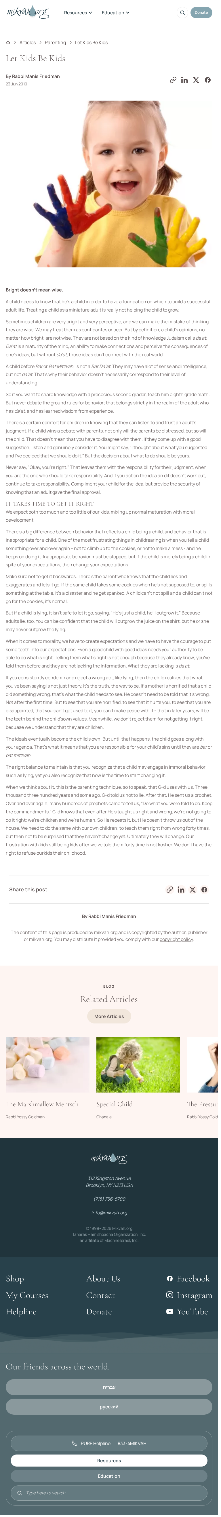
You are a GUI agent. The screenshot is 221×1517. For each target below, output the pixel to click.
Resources (75, 12)
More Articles (109, 1016)
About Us (103, 1278)
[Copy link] (173, 80)
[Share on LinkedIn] (184, 80)
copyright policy (176, 939)
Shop (15, 1278)
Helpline (21, 1311)
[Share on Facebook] (207, 80)
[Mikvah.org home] (28, 13)
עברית (109, 1387)
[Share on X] (196, 80)
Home (8, 42)
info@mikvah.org (109, 1212)
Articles (28, 42)
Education (113, 12)
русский (109, 1407)
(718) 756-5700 (109, 1199)
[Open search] (182, 12)
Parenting (55, 42)
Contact (100, 1295)
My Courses (27, 1295)
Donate (201, 12)
